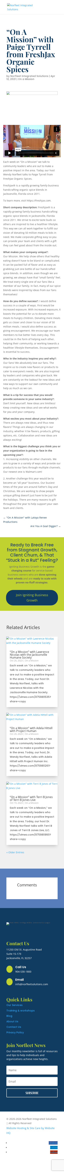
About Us (12, 1021)
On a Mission (26, 79)
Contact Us (13, 1027)
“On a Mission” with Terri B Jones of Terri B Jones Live (31, 798)
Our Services (14, 1005)
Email (19, 980)
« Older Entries (15, 852)
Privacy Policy (15, 1032)
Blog (9, 1016)
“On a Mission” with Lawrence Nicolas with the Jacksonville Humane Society (29, 654)
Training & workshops (20, 1010)
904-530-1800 (23, 971)
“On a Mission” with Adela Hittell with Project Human (31, 729)
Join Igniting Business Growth (32, 598)
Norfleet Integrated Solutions (29, 76)
